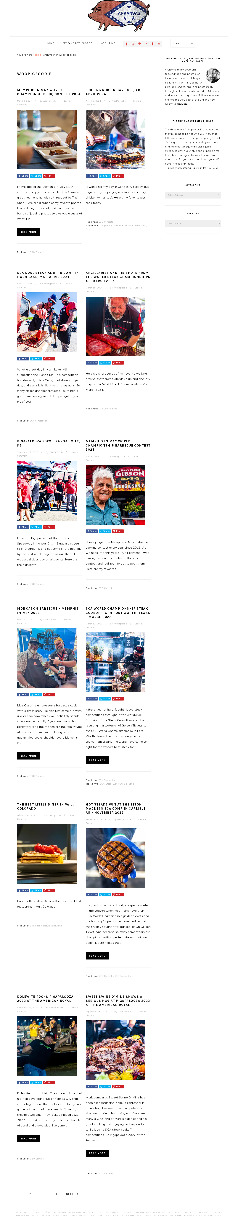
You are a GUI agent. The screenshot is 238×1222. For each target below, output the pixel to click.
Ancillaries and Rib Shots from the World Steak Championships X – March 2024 (118, 277)
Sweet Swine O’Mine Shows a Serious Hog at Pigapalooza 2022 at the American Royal (118, 1001)
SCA (102, 784)
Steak (109, 784)
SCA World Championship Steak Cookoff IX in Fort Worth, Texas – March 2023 (118, 613)
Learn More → (182, 103)
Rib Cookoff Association (134, 225)
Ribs (88, 229)
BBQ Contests (37, 252)
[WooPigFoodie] (119, 32)
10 (57, 1194)
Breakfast (35, 925)
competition (106, 225)
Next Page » (75, 1194)
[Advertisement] (193, 296)
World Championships (124, 784)
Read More (28, 232)
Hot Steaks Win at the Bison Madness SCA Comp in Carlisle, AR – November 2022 (116, 808)
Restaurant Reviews (51, 925)
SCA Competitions (39, 420)
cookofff (117, 225)
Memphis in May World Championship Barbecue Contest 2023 (118, 445)
